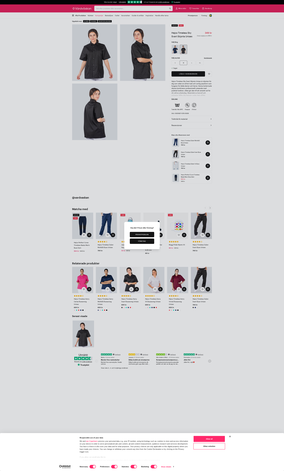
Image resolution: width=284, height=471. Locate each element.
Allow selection (209, 446)
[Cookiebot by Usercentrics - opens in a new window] (65, 466)
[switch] (114, 467)
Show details (166, 467)
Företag (142, 241)
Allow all (209, 439)
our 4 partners (92, 441)
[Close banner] (230, 436)
